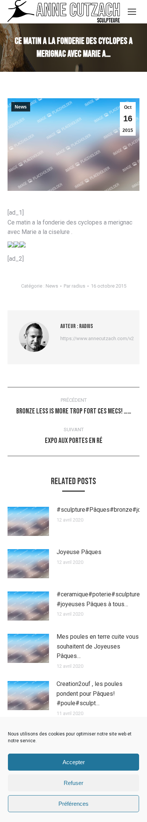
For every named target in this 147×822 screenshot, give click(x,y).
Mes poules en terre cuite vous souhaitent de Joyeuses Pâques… (98, 646)
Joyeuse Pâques (79, 552)
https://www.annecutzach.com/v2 (97, 338)
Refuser (73, 783)
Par (74, 286)
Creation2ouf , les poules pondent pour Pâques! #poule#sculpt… (89, 693)
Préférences (73, 803)
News (21, 107)
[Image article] (28, 521)
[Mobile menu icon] (131, 11)
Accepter (74, 762)
